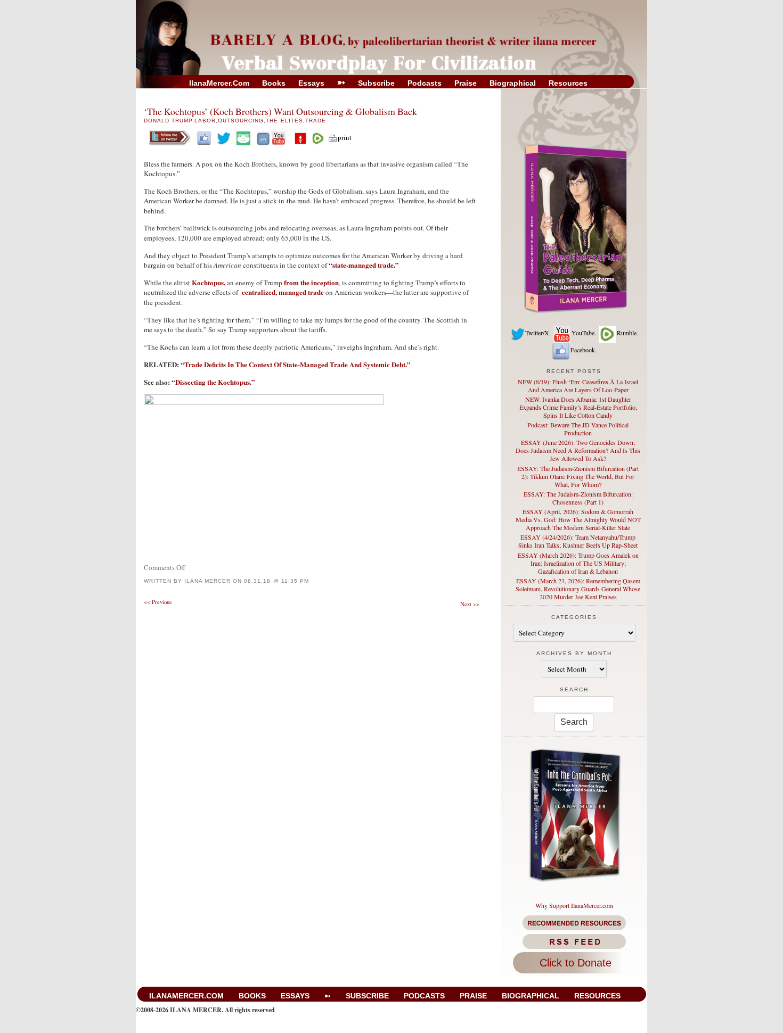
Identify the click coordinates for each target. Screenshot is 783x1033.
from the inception (311, 282)
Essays (311, 83)
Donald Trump (168, 120)
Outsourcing (241, 120)
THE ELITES (284, 120)
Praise (465, 83)
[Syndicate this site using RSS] (574, 941)
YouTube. (584, 332)
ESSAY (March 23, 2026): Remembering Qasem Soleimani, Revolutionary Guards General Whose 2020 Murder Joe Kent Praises (578, 588)
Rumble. (627, 332)
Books (274, 83)
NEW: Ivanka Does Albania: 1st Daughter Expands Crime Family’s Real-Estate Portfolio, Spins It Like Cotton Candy (578, 407)
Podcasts (424, 83)
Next (469, 604)
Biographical (513, 83)
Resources (568, 83)
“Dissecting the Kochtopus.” (213, 382)
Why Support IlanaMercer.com (574, 905)
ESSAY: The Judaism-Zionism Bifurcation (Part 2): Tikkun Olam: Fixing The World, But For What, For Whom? (578, 476)
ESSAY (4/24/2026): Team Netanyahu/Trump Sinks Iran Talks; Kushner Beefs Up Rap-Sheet (578, 541)
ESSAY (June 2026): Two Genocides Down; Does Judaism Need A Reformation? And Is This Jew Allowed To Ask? (578, 450)
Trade (315, 120)
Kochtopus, (208, 282)
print (345, 137)
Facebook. (583, 349)
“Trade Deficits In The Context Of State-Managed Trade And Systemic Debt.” (296, 364)
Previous (158, 602)
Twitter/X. (538, 332)
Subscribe (376, 83)
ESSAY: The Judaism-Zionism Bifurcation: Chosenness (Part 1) (578, 498)
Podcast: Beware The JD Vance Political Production (578, 428)
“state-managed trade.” (364, 265)
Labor (205, 120)
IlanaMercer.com (219, 83)
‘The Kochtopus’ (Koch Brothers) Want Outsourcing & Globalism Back (280, 111)
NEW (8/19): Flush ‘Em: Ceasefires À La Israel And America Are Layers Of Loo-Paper (578, 385)
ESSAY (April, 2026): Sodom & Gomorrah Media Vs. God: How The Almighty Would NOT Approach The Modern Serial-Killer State (578, 519)
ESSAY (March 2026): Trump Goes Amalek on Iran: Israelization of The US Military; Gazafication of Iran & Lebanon (578, 563)
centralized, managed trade (282, 292)
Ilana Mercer (207, 581)
